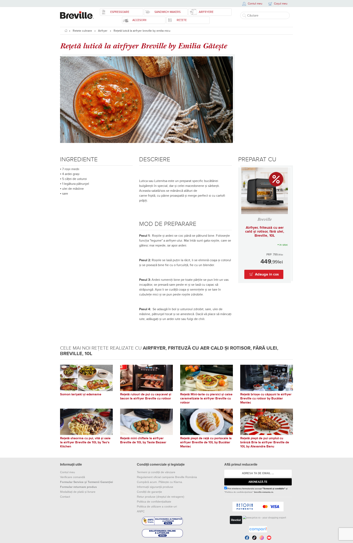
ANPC (141, 511)
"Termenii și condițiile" (273, 488)
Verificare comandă (72, 477)
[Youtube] (269, 537)
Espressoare (119, 12)
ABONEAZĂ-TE (257, 481)
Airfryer (102, 30)
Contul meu (67, 472)
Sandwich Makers (167, 12)
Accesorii (139, 20)
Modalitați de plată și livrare (77, 491)
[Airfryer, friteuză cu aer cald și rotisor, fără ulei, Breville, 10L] (264, 190)
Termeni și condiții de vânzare (156, 472)
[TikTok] (254, 537)
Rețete (182, 20)
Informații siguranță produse (155, 486)
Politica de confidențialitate (154, 501)
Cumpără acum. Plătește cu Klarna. (160, 482)
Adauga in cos (267, 274)
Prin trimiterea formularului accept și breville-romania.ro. (256, 490)
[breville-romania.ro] (77, 13)
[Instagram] (261, 537)
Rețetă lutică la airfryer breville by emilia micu (142, 30)
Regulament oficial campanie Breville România (167, 477)
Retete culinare (82, 30)
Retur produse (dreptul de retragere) (160, 496)
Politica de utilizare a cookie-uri (157, 506)
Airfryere (206, 12)
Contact (65, 496)
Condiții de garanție (149, 491)
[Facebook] (247, 537)
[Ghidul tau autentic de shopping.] (258, 529)
